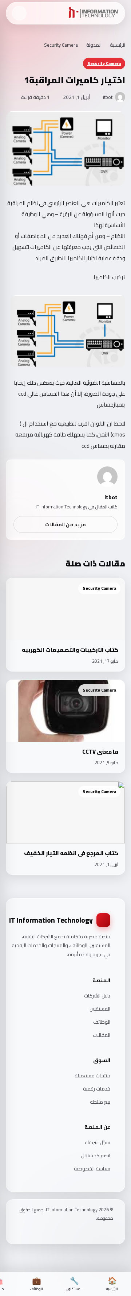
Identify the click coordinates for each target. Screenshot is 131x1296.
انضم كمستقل (95, 1155)
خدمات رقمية (96, 1088)
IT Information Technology (51, 920)
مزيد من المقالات (65, 524)
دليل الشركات (97, 995)
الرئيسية (117, 45)
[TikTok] (91, 1232)
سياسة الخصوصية (92, 1168)
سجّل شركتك (97, 1142)
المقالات (101, 1035)
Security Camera (61, 45)
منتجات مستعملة (92, 1075)
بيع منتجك (100, 1102)
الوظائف (101, 1022)
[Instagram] (101, 1232)
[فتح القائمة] (19, 13)
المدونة (94, 45)
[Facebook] (110, 1232)
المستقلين (100, 1009)
